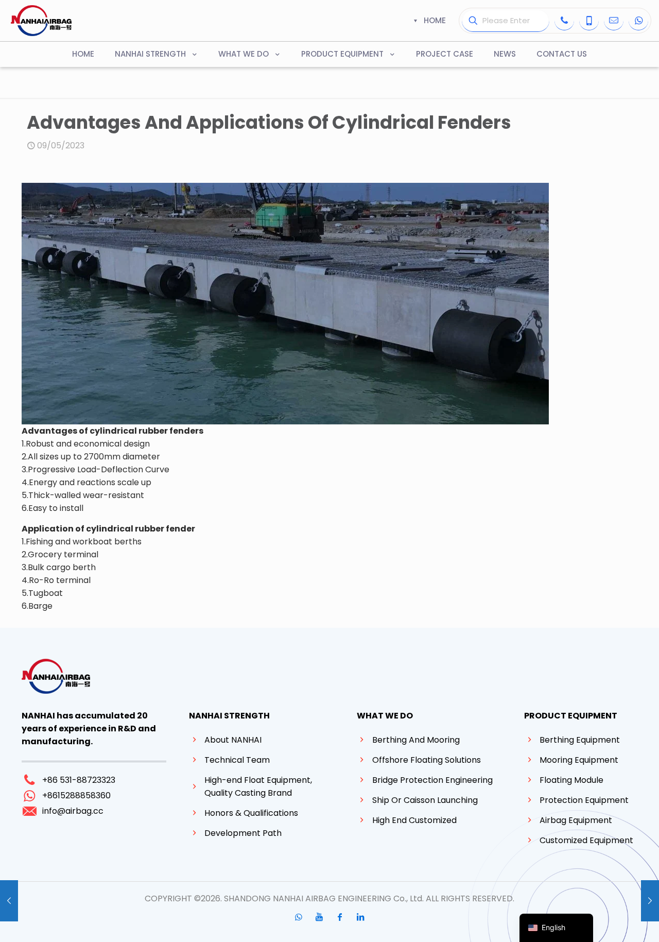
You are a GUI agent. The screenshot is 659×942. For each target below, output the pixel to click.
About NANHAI (233, 740)
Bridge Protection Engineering (432, 780)
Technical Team (237, 760)
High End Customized (414, 820)
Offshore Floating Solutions (426, 760)
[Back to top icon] (609, 921)
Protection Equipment (584, 800)
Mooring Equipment (579, 760)
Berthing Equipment (580, 740)
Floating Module (571, 780)
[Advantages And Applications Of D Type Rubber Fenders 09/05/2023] (9, 900)
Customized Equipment (586, 840)
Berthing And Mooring (416, 740)
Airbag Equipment (576, 820)
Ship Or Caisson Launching (425, 800)
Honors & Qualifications (251, 813)
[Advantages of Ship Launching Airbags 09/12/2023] (650, 900)
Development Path (243, 833)
